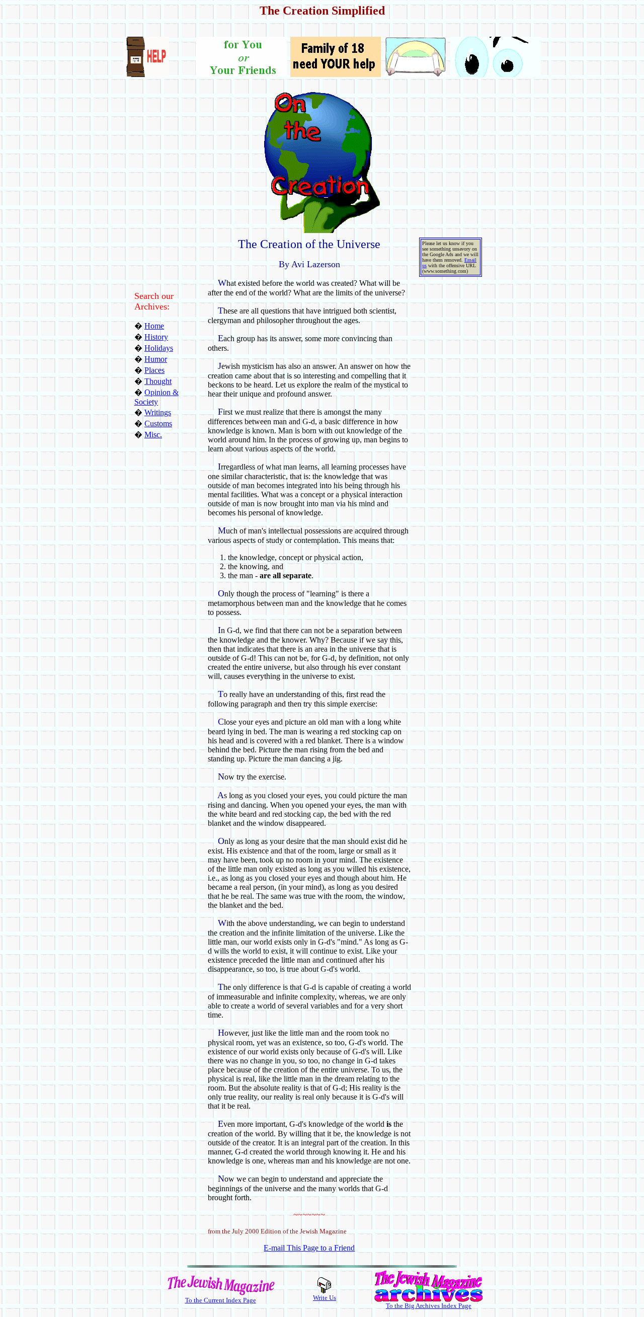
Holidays (158, 348)
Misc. (153, 434)
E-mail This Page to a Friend (309, 1248)
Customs (158, 423)
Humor (155, 359)
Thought (158, 381)
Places (154, 370)
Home (154, 326)
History (156, 337)
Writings (157, 412)
